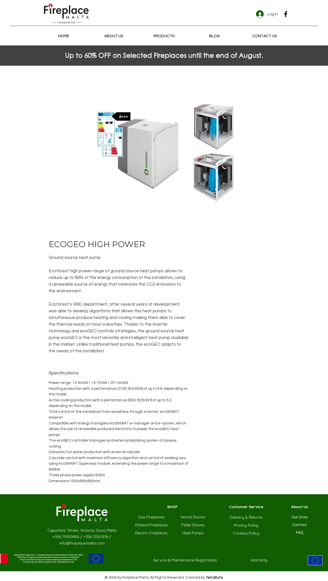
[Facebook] (286, 14)
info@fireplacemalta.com (82, 543)
